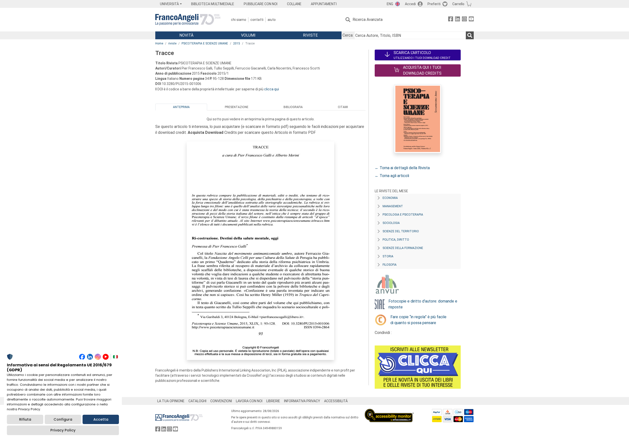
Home (159, 43)
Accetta (100, 419)
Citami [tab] (343, 107)
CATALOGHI (197, 401)
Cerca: (348, 35)
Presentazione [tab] (236, 107)
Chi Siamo (238, 20)
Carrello (458, 4)
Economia (390, 198)
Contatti (256, 20)
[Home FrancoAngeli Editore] (187, 19)
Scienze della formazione (403, 248)
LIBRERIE (273, 401)
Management (393, 206)
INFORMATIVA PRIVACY (302, 401)
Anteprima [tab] (181, 107)
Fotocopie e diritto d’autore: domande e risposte (422, 304)
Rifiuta (25, 419)
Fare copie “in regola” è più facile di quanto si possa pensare (418, 320)
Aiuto (272, 20)
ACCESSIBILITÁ (336, 401)
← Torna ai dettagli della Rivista (402, 167)
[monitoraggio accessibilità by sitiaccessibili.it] (389, 411)
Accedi (410, 4)
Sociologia (391, 223)
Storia (388, 256)
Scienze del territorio (401, 231)
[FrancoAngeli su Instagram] (464, 19)
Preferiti (434, 4)
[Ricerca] (470, 35)
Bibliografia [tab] (293, 107)
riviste (172, 43)
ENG (390, 4)
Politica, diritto (396, 239)
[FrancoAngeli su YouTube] (471, 19)
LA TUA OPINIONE (171, 401)
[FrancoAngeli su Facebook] (450, 19)
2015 (236, 43)
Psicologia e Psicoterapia (403, 214)
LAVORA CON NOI (249, 401)
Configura (63, 419)
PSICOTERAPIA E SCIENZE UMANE (205, 43)
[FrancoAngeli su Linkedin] (457, 19)
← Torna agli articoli (392, 175)
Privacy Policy (62, 430)
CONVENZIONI (221, 401)
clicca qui (271, 89)
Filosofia (390, 264)
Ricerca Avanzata (368, 19)
